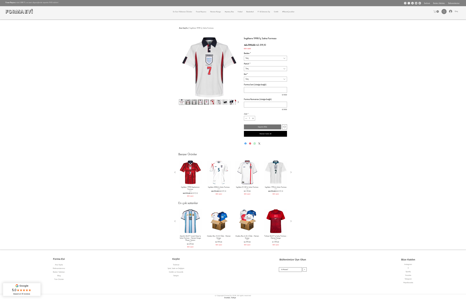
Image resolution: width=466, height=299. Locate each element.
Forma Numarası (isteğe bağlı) (258, 99)
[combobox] (265, 58)
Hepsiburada (408, 282)
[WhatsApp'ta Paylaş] (254, 143)
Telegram (408, 279)
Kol (246, 74)
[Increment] (253, 118)
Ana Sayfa (183, 28)
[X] (409, 3)
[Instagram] (405, 3)
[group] (233, 178)
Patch (247, 64)
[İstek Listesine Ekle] (284, 126)
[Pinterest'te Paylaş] (250, 143)
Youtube (408, 275)
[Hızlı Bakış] (190, 172)
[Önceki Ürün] (175, 172)
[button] (436, 11)
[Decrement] (246, 118)
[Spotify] (420, 3)
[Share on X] (259, 143)
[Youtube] (416, 3)
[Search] (444, 11)
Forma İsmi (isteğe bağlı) (255, 85)
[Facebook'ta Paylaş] (245, 143)
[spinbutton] (250, 118)
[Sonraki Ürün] (291, 172)
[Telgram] (412, 3)
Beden (247, 53)
